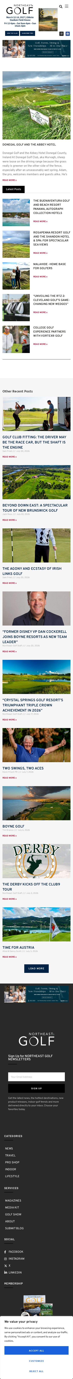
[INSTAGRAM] (61, 34)
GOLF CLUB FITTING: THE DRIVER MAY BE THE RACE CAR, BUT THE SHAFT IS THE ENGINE (34, 442)
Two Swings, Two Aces (23, 768)
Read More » (9, 180)
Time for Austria (18, 948)
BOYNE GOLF (13, 826)
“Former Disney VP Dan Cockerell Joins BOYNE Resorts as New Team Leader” (34, 637)
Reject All (36, 1371)
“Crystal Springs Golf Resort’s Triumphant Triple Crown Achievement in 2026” (32, 705)
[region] (36, 1347)
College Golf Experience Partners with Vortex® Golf (49, 332)
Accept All (36, 1350)
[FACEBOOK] (68, 34)
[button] (61, 6)
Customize (36, 1361)
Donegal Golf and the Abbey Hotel (29, 145)
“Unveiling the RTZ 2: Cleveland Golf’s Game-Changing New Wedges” (51, 300)
